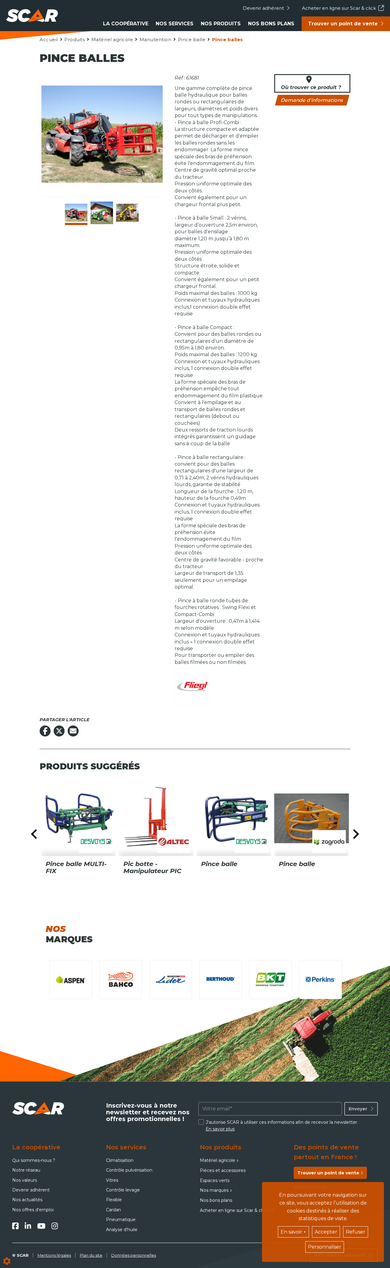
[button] (227, 39)
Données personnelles (133, 1255)
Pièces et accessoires (223, 1170)
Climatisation (119, 1160)
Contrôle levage (123, 1190)
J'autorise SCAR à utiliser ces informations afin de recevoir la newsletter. (282, 1125)
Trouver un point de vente (343, 24)
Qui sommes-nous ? (33, 1160)
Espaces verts (214, 1180)
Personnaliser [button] (324, 1247)
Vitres (112, 1180)
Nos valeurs (24, 1180)
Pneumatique (121, 1219)
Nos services (174, 24)
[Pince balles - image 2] (101, 213)
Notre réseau (26, 1170)
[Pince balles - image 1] (76, 213)
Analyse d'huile (121, 1229)
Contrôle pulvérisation (129, 1170)
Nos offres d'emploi (33, 1209)
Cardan (113, 1209)
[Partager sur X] (59, 730)
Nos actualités (27, 1199)
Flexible (114, 1199)
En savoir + (293, 1232)
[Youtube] (41, 1226)
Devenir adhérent (263, 8)
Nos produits (221, 24)
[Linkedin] (28, 1226)
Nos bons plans (271, 24)
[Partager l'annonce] (73, 730)
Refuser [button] (355, 1232)
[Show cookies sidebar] (7, 1261)
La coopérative (125, 24)
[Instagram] (54, 1226)
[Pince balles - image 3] (127, 213)
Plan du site (91, 1255)
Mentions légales (54, 1255)
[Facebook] (15, 1226)
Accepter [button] (326, 1232)
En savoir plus (220, 1129)
